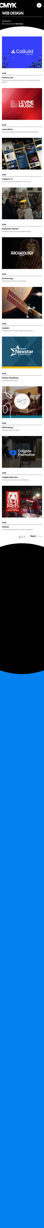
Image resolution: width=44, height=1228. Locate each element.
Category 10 (7, 179)
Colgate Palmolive (10, 477)
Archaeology (7, 279)
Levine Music (7, 129)
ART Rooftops (7, 428)
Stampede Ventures (10, 229)
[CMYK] (8, 7)
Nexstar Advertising (10, 378)
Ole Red (5, 527)
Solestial (5, 328)
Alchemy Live (7, 78)
